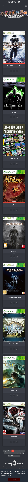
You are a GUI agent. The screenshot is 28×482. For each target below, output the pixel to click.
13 (20, 453)
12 (17, 453)
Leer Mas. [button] (9, 475)
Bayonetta (14, 436)
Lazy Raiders (14, 205)
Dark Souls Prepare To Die (14, 297)
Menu (3, 6)
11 (14, 453)
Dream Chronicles (14, 344)
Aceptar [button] (14, 479)
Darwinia (14, 112)
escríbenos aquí (16, 468)
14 (23, 453)
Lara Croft (14, 390)
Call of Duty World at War (14, 66)
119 (12, 455)
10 (11, 453)
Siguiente (17, 455)
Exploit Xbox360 (14, 158)
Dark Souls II (14, 251)
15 (9, 455)
